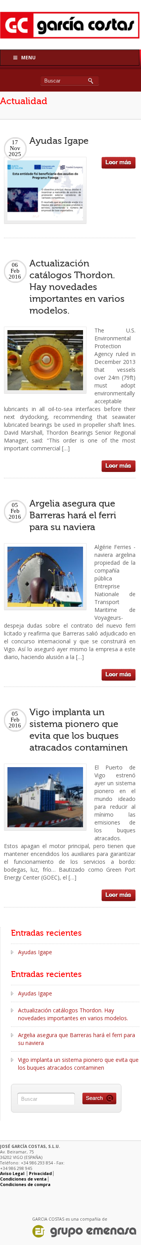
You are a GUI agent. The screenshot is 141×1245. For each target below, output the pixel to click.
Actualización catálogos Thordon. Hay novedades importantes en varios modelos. (77, 287)
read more (118, 163)
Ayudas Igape (59, 141)
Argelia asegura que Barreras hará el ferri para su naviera (72, 515)
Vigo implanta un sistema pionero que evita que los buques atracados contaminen (78, 1063)
